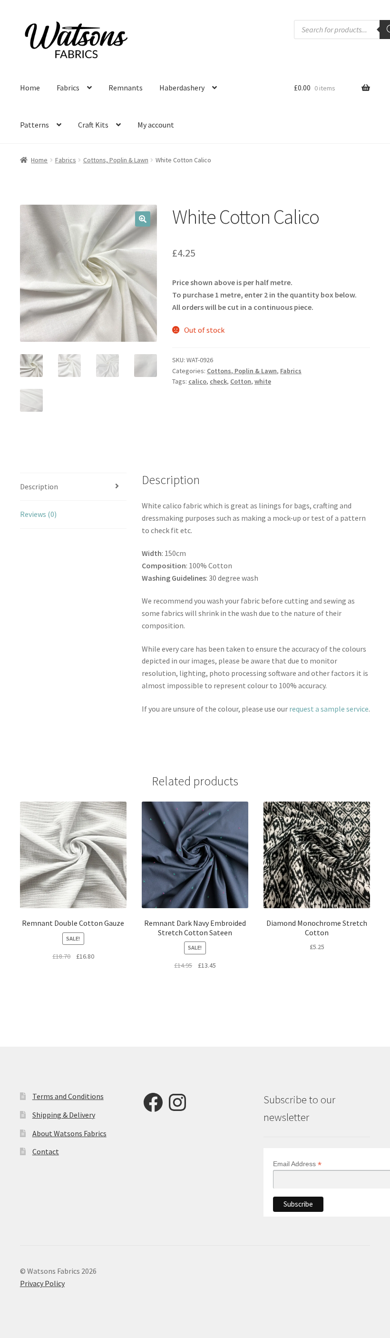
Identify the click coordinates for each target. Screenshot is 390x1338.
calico (197, 381)
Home (30, 87)
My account (155, 124)
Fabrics (68, 87)
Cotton (240, 381)
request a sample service (329, 709)
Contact (45, 1151)
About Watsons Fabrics (69, 1133)
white (262, 381)
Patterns (34, 124)
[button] (142, 219)
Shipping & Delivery (63, 1115)
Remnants (125, 87)
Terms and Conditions (68, 1096)
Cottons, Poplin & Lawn (115, 160)
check (218, 381)
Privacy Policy (42, 1283)
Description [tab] (39, 486)
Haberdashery (182, 87)
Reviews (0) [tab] (38, 514)
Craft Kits (93, 124)
